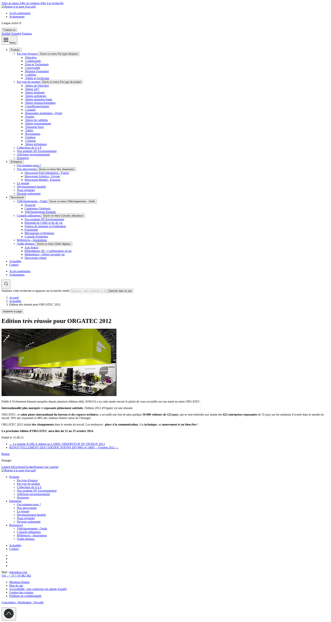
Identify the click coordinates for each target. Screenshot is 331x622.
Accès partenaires (19, 13)
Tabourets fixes (34, 127)
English (6, 33)
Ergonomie (31, 229)
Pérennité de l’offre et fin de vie (44, 222)
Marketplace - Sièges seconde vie (45, 254)
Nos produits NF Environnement (37, 151)
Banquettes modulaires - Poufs (43, 113)
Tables (29, 130)
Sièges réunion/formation (40, 102)
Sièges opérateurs (35, 96)
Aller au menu (10, 3)
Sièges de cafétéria (36, 120)
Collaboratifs (33, 61)
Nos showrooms (27, 169)
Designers (23, 158)
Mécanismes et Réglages (39, 233)
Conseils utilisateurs (29, 215)
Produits (15, 49)
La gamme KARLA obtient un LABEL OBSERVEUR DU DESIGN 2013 (57, 444)
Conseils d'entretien (36, 236)
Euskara (27, 33)
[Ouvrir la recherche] (6, 284)
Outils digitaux (26, 243)
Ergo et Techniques (37, 64)
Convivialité (32, 67)
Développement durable (31, 186)
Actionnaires (17, 16)
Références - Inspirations (32, 240)
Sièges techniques (36, 144)
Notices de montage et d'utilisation (45, 226)
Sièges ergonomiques (38, 123)
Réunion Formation (37, 71)
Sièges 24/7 (32, 89)
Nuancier (30, 205)
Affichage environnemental (33, 154)
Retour (6, 454)
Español (16, 33)
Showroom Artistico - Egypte (42, 176)
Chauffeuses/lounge (37, 106)
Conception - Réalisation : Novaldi (22, 602)
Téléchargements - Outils (32, 201)
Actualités (15, 261)
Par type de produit (29, 81)
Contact (14, 264)
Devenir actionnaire (29, 193)
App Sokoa (31, 247)
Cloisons (30, 140)
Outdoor (30, 137)
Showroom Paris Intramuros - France (47, 172)
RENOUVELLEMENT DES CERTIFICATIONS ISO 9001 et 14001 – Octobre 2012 (64, 447)
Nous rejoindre (26, 190)
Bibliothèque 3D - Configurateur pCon (48, 251)
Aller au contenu (29, 3)
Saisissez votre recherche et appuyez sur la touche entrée (36, 290)
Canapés (30, 109)
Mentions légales (19, 582)
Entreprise (16, 161)
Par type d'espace (28, 53)
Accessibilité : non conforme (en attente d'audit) (38, 589)
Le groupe (23, 183)
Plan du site (16, 585)
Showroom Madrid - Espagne (42, 179)
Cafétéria (30, 74)
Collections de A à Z (29, 147)
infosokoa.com (18, 572)
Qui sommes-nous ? (29, 165)
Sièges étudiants (35, 92)
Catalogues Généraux (38, 208)
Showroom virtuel (35, 257)
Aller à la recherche (52, 3)
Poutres (29, 116)
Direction (31, 57)
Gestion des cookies (21, 592)
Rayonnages (32, 133)
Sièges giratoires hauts (38, 99)
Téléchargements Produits (40, 212)
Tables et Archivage (37, 78)
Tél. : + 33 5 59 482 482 (16, 575)
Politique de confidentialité (25, 596)
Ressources (17, 197)
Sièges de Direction (37, 85)
